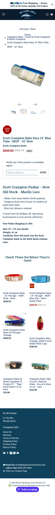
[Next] (35, 104)
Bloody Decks (9, 421)
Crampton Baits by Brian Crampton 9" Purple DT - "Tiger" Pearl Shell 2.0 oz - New (13, 384)
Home (27, 35)
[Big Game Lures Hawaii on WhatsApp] (14, 453)
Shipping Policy (10, 441)
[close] (52, 4)
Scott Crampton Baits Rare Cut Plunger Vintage (14, 332)
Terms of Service (11, 438)
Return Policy (9, 447)
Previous (24, 28)
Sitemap (7, 435)
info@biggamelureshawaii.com (31, 464)
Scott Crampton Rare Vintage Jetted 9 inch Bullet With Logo (40, 341)
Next (33, 28)
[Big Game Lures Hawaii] (27, 14)
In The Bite (8, 417)
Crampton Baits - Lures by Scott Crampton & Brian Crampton (28, 38)
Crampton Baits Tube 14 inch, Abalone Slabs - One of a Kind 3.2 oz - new (40, 382)
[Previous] (20, 104)
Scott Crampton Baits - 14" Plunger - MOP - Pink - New (14, 296)
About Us (7, 431)
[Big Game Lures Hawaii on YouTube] (17, 453)
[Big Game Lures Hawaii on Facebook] (7, 453)
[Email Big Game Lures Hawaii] (4, 453)
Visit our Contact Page (16, 470)
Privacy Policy (10, 444)
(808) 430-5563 (25, 467)
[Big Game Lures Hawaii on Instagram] (11, 453)
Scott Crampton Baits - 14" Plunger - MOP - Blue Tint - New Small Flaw (40, 297)
